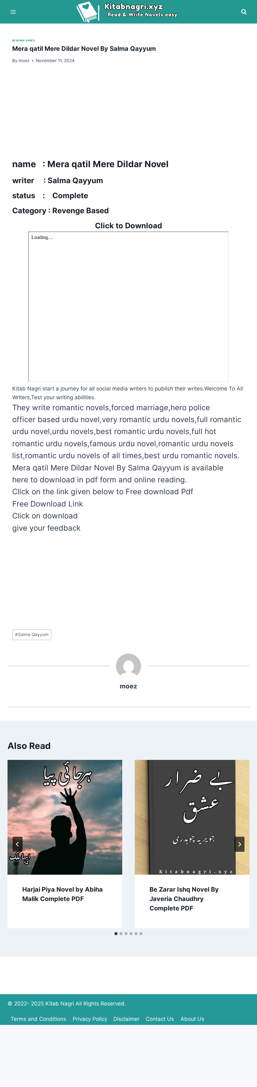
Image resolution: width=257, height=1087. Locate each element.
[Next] (239, 844)
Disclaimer (126, 1019)
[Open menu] (13, 12)
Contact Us (160, 1019)
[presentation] (65, 817)
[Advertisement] (128, 113)
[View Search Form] (243, 12)
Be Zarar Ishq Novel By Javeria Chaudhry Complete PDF (184, 899)
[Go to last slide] (18, 844)
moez (128, 686)
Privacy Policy (90, 1019)
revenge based (23, 40)
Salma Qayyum (32, 634)
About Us (192, 1019)
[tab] (116, 933)
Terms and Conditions (38, 1019)
